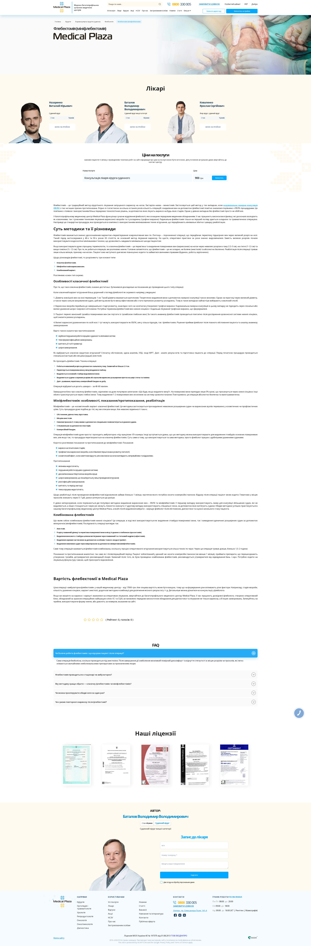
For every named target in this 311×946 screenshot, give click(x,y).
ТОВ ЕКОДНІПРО (179, 935)
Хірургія (68, 22)
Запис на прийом (62, 127)
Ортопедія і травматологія (84, 907)
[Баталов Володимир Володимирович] (106, 122)
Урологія (81, 912)
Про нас (145, 10)
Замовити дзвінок (209, 4)
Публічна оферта (147, 921)
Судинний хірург (162, 823)
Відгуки (126, 10)
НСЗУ (138, 10)
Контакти (143, 917)
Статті (179, 10)
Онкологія (82, 920)
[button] (155, 653)
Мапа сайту (58, 938)
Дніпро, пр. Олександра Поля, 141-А (190, 910)
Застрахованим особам (159, 10)
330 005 (181, 4)
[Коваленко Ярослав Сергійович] (181, 122)
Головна (58, 22)
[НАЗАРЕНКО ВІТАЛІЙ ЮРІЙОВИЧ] (31, 122)
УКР (246, 4)
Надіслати (194, 875)
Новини (172, 10)
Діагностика (83, 928)
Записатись (219, 178)
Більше (187, 10)
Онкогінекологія (85, 924)
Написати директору (213, 11)
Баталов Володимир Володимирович (155, 816)
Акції (132, 10)
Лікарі (119, 10)
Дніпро (254, 4)
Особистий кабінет (232, 4)
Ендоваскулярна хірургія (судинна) (87, 22)
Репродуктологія (85, 916)
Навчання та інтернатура (151, 913)
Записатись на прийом (242, 11)
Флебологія (109, 22)
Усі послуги (111, 10)
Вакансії (143, 909)
